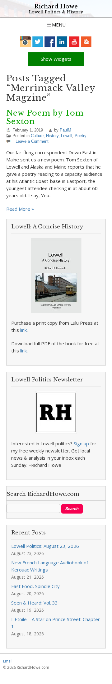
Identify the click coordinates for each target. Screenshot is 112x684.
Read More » (20, 209)
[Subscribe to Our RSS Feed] (86, 41)
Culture (37, 135)
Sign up (81, 443)
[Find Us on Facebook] (49, 41)
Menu (58, 25)
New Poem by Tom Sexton (45, 117)
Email (7, 661)
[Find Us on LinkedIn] (62, 41)
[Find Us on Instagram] (25, 41)
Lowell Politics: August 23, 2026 (45, 546)
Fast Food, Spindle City (35, 586)
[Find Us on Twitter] (37, 41)
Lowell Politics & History (56, 12)
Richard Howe (56, 6)
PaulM (65, 130)
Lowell (66, 135)
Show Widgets (56, 59)
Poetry (80, 135)
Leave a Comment (32, 141)
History (52, 135)
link (23, 330)
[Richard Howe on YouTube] (74, 41)
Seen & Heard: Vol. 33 (34, 603)
